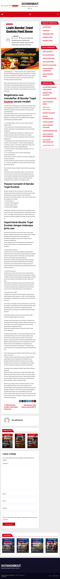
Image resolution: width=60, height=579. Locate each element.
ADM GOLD (7, 550)
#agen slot (23, 38)
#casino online (15, 42)
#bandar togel (26, 40)
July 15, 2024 (51, 548)
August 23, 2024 (9, 548)
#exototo (22, 42)
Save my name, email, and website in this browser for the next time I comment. (20, 518)
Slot (20, 539)
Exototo (8, 101)
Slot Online (21, 541)
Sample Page (55, 575)
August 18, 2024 (23, 548)
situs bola (6, 539)
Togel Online (9, 24)
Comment (5, 463)
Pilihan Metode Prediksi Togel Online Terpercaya (11, 407)
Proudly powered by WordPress (8, 575)
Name (4, 494)
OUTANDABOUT (30, 3)
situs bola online (8, 541)
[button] (57, 14)
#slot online (28, 44)
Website (5, 508)
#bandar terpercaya (17, 40)
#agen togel (30, 38)
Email (4, 501)
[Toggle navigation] (30, 14)
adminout (15, 36)
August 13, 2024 (38, 548)
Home (50, 575)
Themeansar (3, 576)
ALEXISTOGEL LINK (48, 145)
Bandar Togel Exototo (17, 73)
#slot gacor (22, 44)
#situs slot (27, 42)
